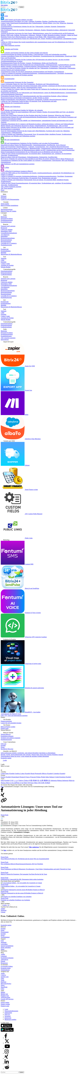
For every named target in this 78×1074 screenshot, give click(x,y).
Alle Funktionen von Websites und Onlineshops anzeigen (18, 136)
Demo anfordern (6, 947)
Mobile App (4, 994)
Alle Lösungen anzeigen (8, 338)
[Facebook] (6, 1038)
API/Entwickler (5, 997)
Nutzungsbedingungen (11, 1011)
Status (2, 949)
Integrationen (5, 339)
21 (8, 905)
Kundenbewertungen (7, 958)
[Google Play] (7, 1031)
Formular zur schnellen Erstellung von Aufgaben (15, 900)
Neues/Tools (4, 815)
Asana (3, 973)
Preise (2, 190)
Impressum (8, 1018)
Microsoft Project (6, 983)
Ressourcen (4, 963)
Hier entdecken (34, 847)
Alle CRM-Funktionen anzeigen (10, 45)
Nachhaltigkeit (5, 937)
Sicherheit (8, 1016)
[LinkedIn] (7, 1063)
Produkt (3, 928)
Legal (6, 1009)
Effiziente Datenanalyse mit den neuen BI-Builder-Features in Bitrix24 (22, 893)
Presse (3, 935)
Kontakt (3, 934)
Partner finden (5, 1002)
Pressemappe (5, 932)
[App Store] (6, 1027)
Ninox (3, 985)
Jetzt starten (4, 5)
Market (3, 992)
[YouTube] (7, 1048)
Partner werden (5, 1004)
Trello (2, 980)
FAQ (2, 940)
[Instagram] (7, 1053)
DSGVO (7, 1014)
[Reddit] (7, 1069)
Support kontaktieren (7, 946)
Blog (2, 786)
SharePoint (4, 987)
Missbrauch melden (10, 1019)
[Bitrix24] (9, 3)
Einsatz (3, 961)
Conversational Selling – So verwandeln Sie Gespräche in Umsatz (20, 886)
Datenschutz (8, 1012)
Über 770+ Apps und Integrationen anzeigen (14, 715)
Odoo (2, 989)
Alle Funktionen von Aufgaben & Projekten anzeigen (17, 75)
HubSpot (3, 982)
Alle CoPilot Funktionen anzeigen (11, 186)
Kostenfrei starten (6, 758)
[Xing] (6, 1058)
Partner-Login (5, 1006)
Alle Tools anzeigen (7, 188)
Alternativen (4, 959)
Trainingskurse (5, 970)
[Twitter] (7, 1043)
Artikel (3, 954)
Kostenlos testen (6, 968)
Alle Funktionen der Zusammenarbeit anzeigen (15, 103)
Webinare (3, 942)
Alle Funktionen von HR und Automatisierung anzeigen (17, 164)
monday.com (4, 977)
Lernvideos (4, 944)
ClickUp (3, 975)
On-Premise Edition (7, 966)
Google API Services (7, 999)
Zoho (2, 978)
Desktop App (5, 995)
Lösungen (4, 956)
